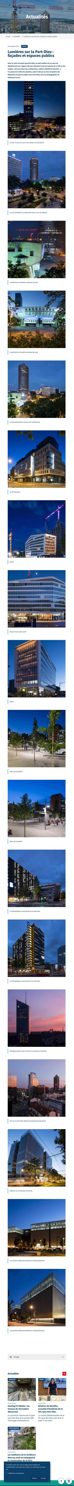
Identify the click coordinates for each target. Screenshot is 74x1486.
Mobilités (12, 1379)
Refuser (34, 1478)
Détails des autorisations (16, 1473)
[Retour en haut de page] (61, 1481)
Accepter (43, 1478)
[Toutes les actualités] (64, 1374)
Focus (24, 46)
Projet (41, 1379)
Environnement (14, 1428)
